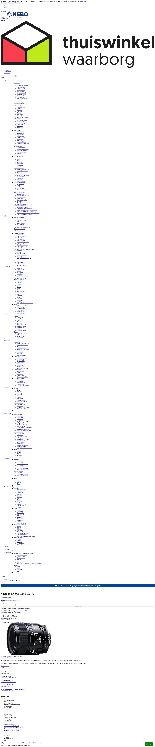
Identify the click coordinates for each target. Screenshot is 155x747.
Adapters (19, 521)
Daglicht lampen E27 (22, 422)
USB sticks (20, 115)
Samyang (19, 282)
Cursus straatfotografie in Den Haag (26, 211)
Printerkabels (20, 511)
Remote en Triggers (22, 150)
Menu (2, 77)
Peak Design (20, 337)
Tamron (19, 287)
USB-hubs (19, 497)
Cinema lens (20, 262)
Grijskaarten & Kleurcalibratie (24, 427)
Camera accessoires (18, 168)
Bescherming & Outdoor (23, 175)
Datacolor (19, 453)
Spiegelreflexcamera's (22, 85)
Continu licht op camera (23, 143)
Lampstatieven (20, 433)
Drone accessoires (21, 265)
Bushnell (19, 482)
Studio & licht (7, 413)
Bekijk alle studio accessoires (24, 448)
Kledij (18, 185)
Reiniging (19, 179)
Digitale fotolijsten (21, 382)
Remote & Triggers (22, 436)
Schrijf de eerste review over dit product (11, 600)
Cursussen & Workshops (20, 205)
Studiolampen (20, 417)
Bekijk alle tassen (21, 324)
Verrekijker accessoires (22, 468)
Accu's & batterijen (18, 156)
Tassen (5, 314)
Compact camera (21, 558)
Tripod (18, 390)
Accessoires (7, 340)
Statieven (6, 387)
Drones (19, 221)
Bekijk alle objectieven (22, 278)
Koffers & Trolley (21, 330)
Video (5, 216)
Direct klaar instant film (23, 195)
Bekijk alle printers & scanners (24, 545)
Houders (19, 526)
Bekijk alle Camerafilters (23, 368)
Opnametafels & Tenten (23, 439)
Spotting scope (20, 465)
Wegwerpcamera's (21, 93)
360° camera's (20, 224)
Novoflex (19, 455)
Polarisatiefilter (20, 121)
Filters (15, 304)
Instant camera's (21, 90)
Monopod (19, 391)
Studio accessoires (18, 432)
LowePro (19, 333)
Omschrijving (4, 657)
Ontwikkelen (20, 198)
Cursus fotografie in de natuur (24, 214)
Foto (5, 80)
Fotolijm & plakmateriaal (23, 385)
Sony (18, 230)
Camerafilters (17, 118)
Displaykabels (20, 518)
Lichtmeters (20, 435)
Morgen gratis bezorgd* (10, 724)
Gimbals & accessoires (22, 245)
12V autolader (20, 520)
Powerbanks (20, 165)
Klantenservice (7, 71)
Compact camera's (21, 88)
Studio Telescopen (18, 471)
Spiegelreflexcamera (22, 555)
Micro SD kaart (21, 107)
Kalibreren (19, 494)
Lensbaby (19, 275)
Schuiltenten (20, 187)
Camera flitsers (20, 562)
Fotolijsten (19, 379)
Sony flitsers (20, 139)
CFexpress (19, 111)
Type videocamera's (19, 217)
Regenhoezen (20, 184)
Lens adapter (20, 300)
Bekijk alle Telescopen (22, 475)
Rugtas (18, 320)
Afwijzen (17, 3)
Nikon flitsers (20, 133)
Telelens (19, 271)
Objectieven (7, 266)
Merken (16, 332)
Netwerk (19, 498)
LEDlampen (20, 420)
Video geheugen (18, 250)
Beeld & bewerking (9, 486)
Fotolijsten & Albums (19, 378)
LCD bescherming (21, 173)
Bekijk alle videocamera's (23, 227)
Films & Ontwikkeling (19, 192)
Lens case (19, 323)
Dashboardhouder (21, 531)
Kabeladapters (20, 530)
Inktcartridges (20, 543)
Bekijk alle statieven (22, 401)
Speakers (19, 502)
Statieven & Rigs (21, 400)
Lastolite (19, 451)
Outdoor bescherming (19, 182)
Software (19, 507)
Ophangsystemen (21, 446)
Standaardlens (20, 269)
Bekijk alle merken (21, 291)
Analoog (19, 559)
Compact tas (20, 317)
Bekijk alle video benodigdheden (25, 249)
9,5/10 (14, 618)
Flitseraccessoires (18, 146)
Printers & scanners (18, 537)
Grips (18, 346)
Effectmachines (21, 440)
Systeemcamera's (21, 87)
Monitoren (19, 491)
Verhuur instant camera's (23, 98)
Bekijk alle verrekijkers (23, 469)
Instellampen (20, 419)
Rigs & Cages (20, 243)
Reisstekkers (20, 163)
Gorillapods (20, 395)
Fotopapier (19, 542)
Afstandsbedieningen (22, 171)
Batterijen (19, 162)
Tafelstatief (19, 394)
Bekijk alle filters (21, 313)
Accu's (18, 158)
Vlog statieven (20, 239)
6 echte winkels (5, 615)
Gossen (19, 452)
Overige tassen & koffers (20, 326)
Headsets (19, 527)
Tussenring (19, 295)
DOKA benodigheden (22, 204)
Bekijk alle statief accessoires (24, 408)
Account (6, 5)
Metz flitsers (20, 134)
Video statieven (21, 240)
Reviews (3, 667)
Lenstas (19, 301)
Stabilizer (19, 397)
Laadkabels (20, 510)
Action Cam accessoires (23, 169)
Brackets (19, 153)
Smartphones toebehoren (20, 524)
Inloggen (6, 7)
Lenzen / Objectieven (22, 560)
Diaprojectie (20, 202)
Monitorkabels (20, 514)
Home (5, 579)
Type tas (16, 316)
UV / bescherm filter (22, 120)
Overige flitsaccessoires (23, 149)
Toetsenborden (20, 505)
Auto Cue (19, 237)
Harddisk (19, 113)
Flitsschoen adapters (22, 152)
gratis (21, 611)
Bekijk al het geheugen (22, 117)
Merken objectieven (19, 279)
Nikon (18, 288)
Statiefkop (19, 393)
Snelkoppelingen (21, 404)
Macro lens (19, 274)
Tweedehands (7, 552)
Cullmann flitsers (21, 137)
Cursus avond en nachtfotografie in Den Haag (28, 213)
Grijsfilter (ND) (21, 123)
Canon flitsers (20, 131)
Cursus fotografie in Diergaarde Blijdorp (27, 210)
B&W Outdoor (20, 336)
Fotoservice (7, 73)
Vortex (18, 481)
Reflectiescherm (21, 426)
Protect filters (20, 124)
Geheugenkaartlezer (22, 114)
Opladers (19, 159)
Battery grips (20, 160)
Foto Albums (20, 381)
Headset (19, 500)
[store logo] (17, 17)
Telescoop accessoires (22, 474)
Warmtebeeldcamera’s (22, 464)
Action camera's (21, 223)
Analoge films (20, 194)
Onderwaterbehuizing (22, 189)
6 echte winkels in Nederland (11, 726)
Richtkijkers (20, 462)
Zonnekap (19, 298)
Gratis (2, 613)
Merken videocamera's (19, 229)
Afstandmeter (20, 467)
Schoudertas (20, 319)
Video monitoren (21, 236)
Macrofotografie (21, 176)
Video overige (17, 261)
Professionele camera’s (22, 220)
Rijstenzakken (20, 188)
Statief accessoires (18, 403)
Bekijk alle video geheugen (24, 258)
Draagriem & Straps (22, 321)
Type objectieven (18, 268)
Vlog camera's (20, 95)
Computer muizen (21, 504)
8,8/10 (17, 730)
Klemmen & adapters (22, 445)
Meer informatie (82, 1)
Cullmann (19, 335)
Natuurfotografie (18, 369)
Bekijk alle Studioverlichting (24, 430)
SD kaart (19, 105)
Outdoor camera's (21, 94)
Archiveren (20, 201)
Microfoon (19, 501)
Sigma (18, 285)
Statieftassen (20, 406)
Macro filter (20, 126)
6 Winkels (6, 70)
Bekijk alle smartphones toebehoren (26, 536)
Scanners (19, 540)
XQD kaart (20, 108)
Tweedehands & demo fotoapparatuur (23, 553)
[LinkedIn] (3, 693)
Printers (19, 539)
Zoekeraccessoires (21, 181)
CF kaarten (19, 110)
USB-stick (19, 495)
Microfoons (20, 178)
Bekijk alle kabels (21, 523)
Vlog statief (20, 398)
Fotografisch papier (22, 200)
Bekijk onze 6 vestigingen (23, 608)
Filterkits (19, 364)
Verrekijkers (7, 458)
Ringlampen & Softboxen (23, 424)
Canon (18, 290)
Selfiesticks (20, 247)
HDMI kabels (20, 516)
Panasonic (19, 232)
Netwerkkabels (20, 513)
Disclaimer (25, 743)
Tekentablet (20, 492)
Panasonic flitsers (21, 142)
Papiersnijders (20, 384)
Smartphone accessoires (23, 533)
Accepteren (11, 3)
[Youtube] (1, 693)
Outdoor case (20, 327)
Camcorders (20, 218)
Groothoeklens (20, 272)
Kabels (15, 508)
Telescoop (19, 472)
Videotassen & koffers (22, 246)
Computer (16, 488)
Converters (19, 294)
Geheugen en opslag (19, 103)
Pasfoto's (6, 546)
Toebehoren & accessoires (23, 407)
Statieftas (19, 329)
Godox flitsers (20, 140)
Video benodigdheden (19, 233)
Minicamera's (20, 97)
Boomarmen (20, 443)
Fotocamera (17, 83)
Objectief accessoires (19, 292)
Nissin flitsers (20, 136)
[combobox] (8, 76)
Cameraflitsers (17, 130)
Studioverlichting (18, 414)
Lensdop (19, 297)
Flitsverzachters (21, 147)
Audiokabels (20, 517)
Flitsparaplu (20, 423)
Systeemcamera (21, 556)
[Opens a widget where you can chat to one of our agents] (149, 744)
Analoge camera (21, 91)
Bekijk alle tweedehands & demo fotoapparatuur (29, 563)
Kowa (18, 484)
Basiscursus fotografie (22, 207)
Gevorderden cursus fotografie (24, 208)
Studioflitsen (20, 416)
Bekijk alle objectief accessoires (25, 303)
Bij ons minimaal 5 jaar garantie (12, 729)
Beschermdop (20, 127)
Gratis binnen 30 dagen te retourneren (13, 727)
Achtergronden (20, 437)
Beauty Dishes (20, 442)
